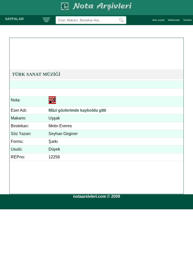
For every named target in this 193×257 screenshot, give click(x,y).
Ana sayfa (158, 20)
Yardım (187, 20)
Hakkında (174, 20)
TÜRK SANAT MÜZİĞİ (36, 74)
